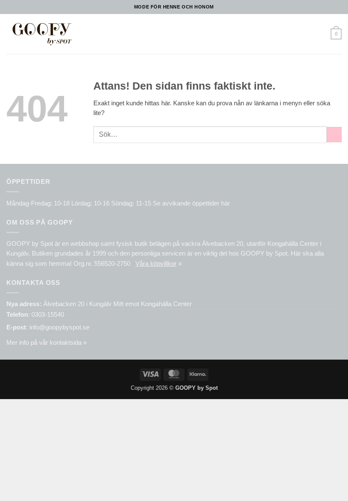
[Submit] (334, 134)
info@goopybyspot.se (59, 327)
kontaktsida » (68, 342)
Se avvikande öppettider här (191, 203)
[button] (88, 34)
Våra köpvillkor (156, 263)
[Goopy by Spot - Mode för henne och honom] (41, 34)
